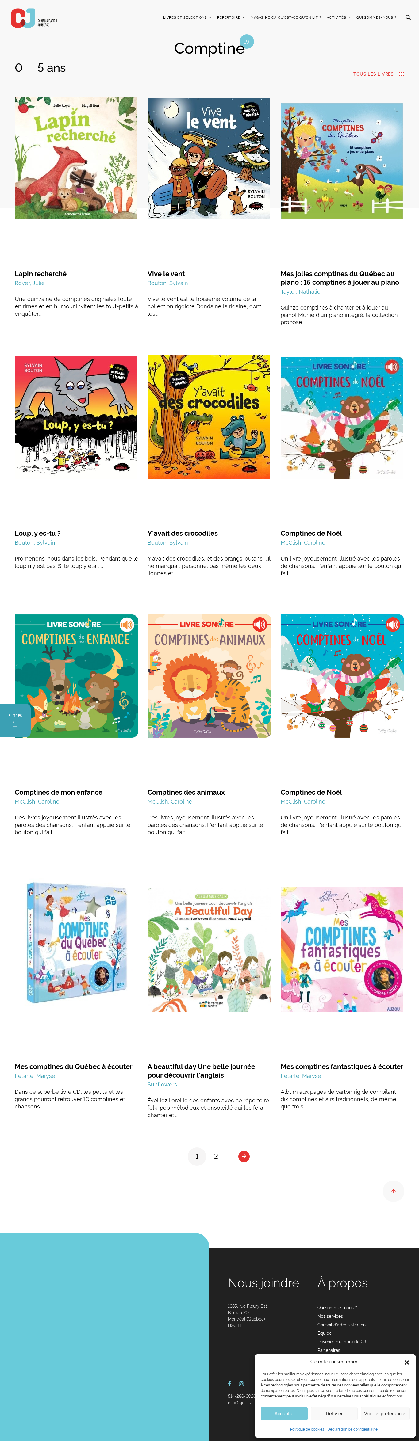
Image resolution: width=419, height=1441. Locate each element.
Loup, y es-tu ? (38, 533)
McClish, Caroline (303, 542)
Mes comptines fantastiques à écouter (342, 1066)
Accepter (284, 1413)
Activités (336, 18)
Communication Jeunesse (34, 18)
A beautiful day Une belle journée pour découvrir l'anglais (201, 1071)
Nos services (330, 1316)
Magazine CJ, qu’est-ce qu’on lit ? (286, 18)
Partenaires (328, 1350)
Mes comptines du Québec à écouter (74, 1066)
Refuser (334, 1413)
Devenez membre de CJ (341, 1341)
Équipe (324, 1333)
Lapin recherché (41, 274)
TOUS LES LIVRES (373, 74)
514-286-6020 (242, 1396)
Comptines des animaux (186, 792)
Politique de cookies (307, 1429)
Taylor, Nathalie (301, 291)
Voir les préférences (385, 1413)
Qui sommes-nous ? (376, 18)
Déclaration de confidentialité (352, 1429)
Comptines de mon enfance (58, 792)
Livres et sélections (185, 18)
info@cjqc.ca (240, 1402)
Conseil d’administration (341, 1324)
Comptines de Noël (311, 533)
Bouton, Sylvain (168, 283)
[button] (407, 1362)
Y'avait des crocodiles (183, 533)
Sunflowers (162, 1084)
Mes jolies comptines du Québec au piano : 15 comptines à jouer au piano (340, 278)
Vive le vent (166, 274)
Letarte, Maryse (35, 1076)
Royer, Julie (30, 283)
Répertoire (228, 18)
